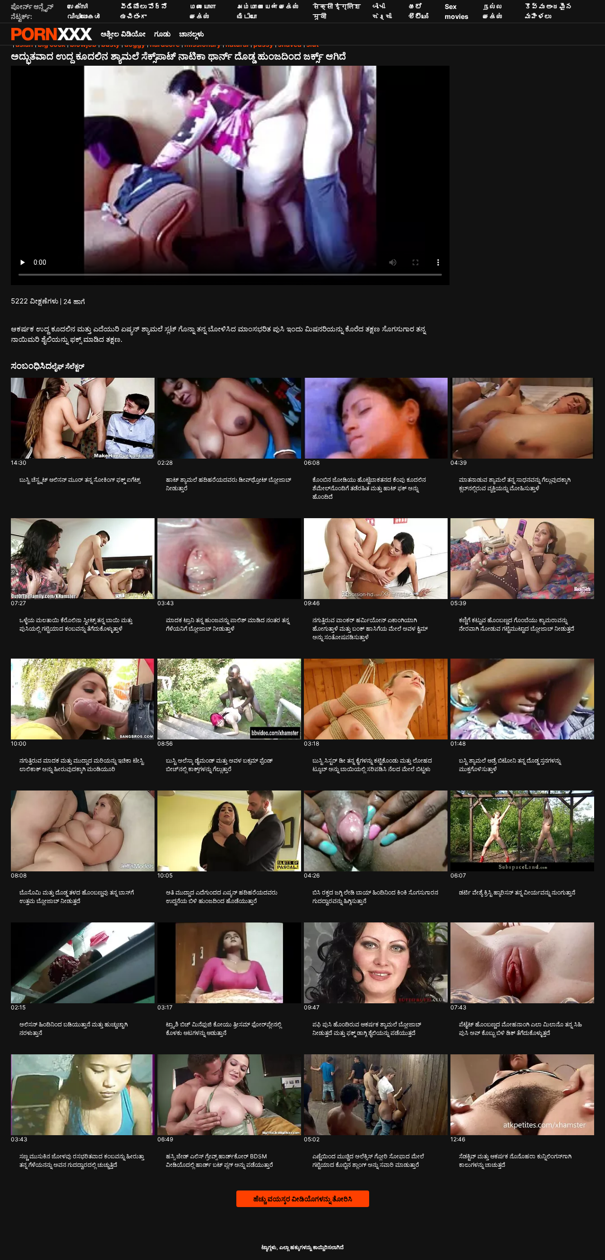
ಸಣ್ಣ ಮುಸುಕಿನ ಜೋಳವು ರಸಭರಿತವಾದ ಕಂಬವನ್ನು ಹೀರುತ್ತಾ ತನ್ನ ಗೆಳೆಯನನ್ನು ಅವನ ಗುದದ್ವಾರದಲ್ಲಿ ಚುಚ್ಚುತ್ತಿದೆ (81, 1160)
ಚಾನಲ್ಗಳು (191, 33)
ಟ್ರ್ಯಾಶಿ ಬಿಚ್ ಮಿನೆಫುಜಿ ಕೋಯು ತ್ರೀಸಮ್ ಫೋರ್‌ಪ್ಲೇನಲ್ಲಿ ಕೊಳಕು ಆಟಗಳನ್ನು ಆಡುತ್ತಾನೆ (223, 1028)
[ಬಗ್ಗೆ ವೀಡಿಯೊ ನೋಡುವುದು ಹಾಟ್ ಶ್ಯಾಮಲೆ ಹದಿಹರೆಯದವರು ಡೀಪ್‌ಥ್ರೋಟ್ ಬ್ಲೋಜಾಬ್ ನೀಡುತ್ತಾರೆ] (229, 418)
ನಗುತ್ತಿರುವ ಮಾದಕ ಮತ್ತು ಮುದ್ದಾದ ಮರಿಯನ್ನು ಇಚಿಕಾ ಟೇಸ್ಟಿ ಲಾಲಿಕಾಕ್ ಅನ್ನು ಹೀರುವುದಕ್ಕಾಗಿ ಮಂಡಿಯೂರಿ (81, 765)
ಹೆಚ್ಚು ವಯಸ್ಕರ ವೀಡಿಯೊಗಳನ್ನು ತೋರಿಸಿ (302, 1199)
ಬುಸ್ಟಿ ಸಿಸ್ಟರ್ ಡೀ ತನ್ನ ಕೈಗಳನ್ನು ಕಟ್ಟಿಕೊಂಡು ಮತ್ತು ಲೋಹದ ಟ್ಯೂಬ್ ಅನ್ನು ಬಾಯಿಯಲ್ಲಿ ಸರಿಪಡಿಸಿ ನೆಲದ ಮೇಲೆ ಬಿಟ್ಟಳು (372, 765)
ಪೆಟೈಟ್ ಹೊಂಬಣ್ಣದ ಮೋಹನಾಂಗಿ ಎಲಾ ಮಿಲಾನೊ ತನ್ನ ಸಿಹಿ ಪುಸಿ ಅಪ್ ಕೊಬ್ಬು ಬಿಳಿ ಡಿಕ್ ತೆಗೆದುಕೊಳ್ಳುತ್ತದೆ (520, 1028)
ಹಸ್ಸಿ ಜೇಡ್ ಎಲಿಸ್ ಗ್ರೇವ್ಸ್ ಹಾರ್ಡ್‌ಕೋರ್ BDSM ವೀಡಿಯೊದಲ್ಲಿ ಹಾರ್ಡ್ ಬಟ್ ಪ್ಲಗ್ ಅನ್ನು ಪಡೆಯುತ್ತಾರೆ (219, 1160)
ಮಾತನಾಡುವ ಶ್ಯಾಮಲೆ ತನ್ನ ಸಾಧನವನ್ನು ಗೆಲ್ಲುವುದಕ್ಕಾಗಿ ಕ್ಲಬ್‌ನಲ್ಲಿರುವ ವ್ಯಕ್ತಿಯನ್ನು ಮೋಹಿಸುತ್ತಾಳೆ (514, 484)
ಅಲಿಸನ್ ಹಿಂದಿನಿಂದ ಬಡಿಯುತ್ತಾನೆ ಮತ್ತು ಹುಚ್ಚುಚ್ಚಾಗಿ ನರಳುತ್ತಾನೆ (73, 1028)
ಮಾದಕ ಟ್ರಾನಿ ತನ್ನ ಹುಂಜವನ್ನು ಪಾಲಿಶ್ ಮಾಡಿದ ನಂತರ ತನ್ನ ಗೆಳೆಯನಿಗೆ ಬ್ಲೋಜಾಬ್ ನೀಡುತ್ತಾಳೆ (227, 624)
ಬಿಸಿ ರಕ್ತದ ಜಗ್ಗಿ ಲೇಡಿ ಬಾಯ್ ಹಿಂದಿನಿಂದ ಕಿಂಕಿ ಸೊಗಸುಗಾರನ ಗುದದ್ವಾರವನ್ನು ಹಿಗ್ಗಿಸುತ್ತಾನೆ (375, 896)
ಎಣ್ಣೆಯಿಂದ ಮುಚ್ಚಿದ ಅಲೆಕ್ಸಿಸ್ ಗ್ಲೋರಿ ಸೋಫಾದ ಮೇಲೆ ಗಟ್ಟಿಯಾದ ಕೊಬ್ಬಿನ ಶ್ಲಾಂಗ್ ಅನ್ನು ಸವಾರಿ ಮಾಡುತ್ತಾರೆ (368, 1160)
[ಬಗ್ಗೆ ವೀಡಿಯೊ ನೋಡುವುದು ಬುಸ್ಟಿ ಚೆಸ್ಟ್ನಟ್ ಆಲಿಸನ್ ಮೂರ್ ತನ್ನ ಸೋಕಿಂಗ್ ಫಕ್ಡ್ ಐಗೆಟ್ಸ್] (83, 418)
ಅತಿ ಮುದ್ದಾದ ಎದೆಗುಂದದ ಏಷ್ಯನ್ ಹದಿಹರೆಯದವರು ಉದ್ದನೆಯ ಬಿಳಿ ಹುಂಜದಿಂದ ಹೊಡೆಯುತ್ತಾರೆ (221, 896)
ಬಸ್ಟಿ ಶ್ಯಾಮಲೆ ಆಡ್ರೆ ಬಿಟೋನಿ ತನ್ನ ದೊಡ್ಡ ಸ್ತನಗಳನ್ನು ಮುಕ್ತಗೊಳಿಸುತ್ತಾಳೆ (510, 765)
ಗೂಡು (162, 33)
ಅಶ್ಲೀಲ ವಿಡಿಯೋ (123, 33)
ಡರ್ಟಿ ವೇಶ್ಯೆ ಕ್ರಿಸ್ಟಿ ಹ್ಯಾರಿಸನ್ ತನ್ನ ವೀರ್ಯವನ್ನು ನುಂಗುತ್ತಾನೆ (517, 892)
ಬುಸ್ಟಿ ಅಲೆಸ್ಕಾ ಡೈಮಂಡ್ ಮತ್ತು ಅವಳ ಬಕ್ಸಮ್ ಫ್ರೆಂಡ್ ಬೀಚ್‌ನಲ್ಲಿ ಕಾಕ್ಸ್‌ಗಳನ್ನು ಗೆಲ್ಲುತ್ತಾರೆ (219, 765)
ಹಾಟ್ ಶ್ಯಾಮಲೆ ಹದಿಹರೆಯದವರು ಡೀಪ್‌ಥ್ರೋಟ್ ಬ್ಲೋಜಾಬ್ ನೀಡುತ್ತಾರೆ (228, 484)
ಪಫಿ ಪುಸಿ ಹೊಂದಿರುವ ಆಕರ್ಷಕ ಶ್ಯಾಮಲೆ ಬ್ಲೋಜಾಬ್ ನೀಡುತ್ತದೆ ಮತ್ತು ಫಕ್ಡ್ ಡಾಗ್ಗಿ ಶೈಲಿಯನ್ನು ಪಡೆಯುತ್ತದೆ (366, 1028)
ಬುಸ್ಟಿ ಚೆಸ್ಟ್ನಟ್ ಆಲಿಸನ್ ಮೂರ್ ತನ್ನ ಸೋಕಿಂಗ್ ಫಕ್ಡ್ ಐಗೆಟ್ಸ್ (79, 479)
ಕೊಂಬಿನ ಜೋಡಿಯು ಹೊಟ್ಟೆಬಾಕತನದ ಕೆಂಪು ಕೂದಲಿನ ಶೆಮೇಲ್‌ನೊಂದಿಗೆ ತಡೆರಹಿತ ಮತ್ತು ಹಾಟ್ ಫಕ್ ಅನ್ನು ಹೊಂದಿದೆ (369, 488)
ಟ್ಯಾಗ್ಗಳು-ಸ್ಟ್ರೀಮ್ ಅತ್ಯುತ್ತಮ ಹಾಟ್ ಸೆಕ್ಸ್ (51, 34)
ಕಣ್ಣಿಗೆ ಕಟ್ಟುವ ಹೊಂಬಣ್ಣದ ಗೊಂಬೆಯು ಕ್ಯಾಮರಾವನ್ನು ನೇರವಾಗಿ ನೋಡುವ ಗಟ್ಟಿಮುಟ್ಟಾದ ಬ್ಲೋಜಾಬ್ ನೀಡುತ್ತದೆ (516, 624)
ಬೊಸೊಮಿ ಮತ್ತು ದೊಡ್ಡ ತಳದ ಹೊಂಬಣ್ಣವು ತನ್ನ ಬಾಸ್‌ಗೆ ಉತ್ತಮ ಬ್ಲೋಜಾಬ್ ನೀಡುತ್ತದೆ (76, 896)
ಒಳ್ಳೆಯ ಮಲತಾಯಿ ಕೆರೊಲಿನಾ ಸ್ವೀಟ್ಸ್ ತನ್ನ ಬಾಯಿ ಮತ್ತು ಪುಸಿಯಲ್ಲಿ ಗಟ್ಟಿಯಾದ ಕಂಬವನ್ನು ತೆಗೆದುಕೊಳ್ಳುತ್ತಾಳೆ (75, 624)
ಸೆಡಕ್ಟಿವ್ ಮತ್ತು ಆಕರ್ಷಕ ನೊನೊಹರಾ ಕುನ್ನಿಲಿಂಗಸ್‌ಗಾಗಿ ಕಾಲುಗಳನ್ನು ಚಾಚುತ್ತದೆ (515, 1160)
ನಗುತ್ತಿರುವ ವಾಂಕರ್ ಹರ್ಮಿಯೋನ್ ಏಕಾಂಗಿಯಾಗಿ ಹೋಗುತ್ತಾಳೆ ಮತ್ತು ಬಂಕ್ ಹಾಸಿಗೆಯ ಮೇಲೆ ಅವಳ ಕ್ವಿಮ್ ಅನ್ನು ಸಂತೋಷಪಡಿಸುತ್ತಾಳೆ (370, 629)
